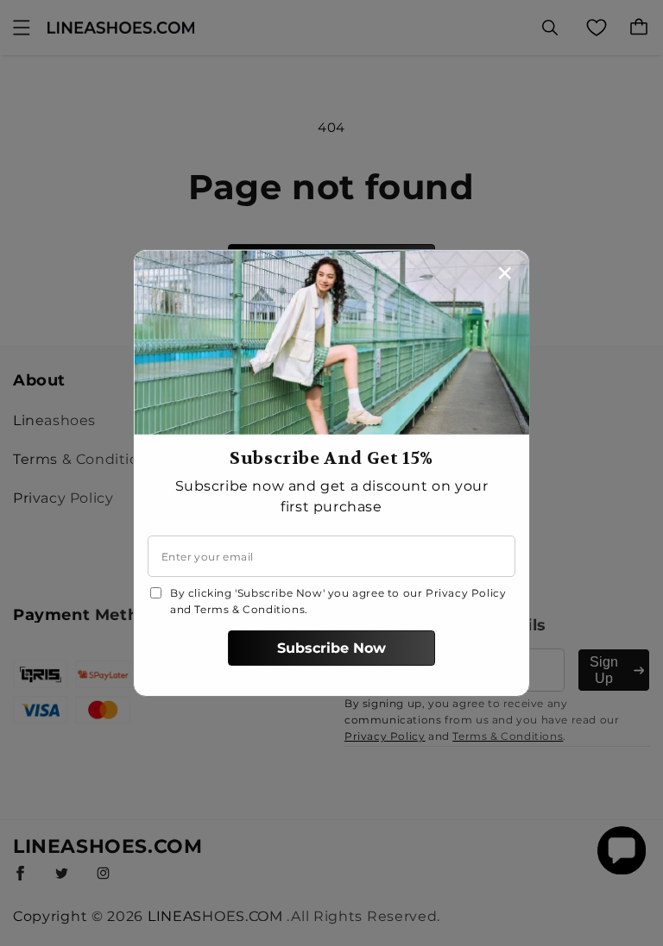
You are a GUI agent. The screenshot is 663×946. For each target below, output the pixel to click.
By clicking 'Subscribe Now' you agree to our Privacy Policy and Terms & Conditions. (338, 601)
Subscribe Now (331, 648)
